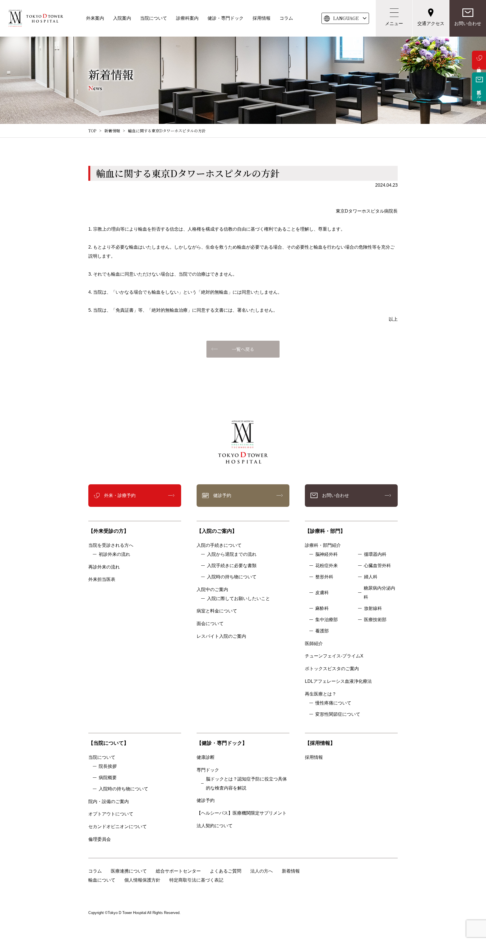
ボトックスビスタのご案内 (332, 668)
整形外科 (324, 576)
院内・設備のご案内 (108, 801)
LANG (346, 18)
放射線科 (373, 608)
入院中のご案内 (212, 589)
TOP (92, 130)
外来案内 (95, 18)
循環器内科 (375, 554)
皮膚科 (322, 592)
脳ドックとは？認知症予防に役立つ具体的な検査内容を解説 (246, 783)
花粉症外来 (326, 565)
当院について (153, 18)
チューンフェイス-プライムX (334, 656)
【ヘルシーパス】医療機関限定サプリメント (242, 813)
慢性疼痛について (333, 703)
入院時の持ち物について (231, 576)
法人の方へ (261, 871)
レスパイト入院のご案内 (221, 636)
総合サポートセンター (178, 871)
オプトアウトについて (110, 813)
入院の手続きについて (219, 545)
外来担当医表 (101, 579)
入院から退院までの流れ (231, 554)
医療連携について (129, 871)
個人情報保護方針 (142, 880)
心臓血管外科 (377, 565)
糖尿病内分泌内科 (379, 592)
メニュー (394, 23)
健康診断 (206, 757)
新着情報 (112, 130)
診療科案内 (187, 18)
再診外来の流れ (104, 567)
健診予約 (222, 495)
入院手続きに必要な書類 (231, 565)
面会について (210, 623)
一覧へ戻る (243, 349)
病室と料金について (217, 610)
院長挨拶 (108, 766)
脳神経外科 (326, 554)
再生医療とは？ (320, 694)
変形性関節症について (337, 714)
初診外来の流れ (114, 554)
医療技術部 (375, 619)
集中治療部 (326, 619)
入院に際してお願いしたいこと (238, 598)
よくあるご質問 (225, 871)
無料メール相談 (479, 92)
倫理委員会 (101, 839)
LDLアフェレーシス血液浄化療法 (338, 681)
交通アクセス (430, 23)
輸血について (101, 880)
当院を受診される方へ (110, 545)
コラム (286, 18)
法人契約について (215, 825)
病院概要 (108, 777)
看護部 (322, 630)
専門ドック (208, 770)
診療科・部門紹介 (323, 545)
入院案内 (122, 18)
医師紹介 (314, 643)
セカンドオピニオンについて (117, 826)
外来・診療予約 (479, 60)
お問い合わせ (467, 23)
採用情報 (262, 18)
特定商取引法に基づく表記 (196, 880)
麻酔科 (322, 608)
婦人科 (370, 576)
